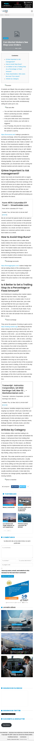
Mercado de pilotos (17, 675)
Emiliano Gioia (23, 739)
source (4, 215)
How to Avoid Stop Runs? (14, 64)
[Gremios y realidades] (17, 643)
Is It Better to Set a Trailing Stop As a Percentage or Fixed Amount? (16, 69)
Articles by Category (12, 79)
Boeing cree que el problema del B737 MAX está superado (17, 628)
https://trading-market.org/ (9, 326)
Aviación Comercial (8, 504)
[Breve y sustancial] (9, 501)
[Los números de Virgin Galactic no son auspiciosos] (9, 517)
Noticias (6, 38)
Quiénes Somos (13, 737)
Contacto (23, 737)
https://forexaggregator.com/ (10, 265)
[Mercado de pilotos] (17, 666)
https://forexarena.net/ (8, 134)
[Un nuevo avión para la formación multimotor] (24, 501)
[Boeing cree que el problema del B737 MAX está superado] (17, 620)
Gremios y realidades (17, 652)
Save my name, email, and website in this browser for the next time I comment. (15, 572)
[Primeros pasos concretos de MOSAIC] (24, 517)
